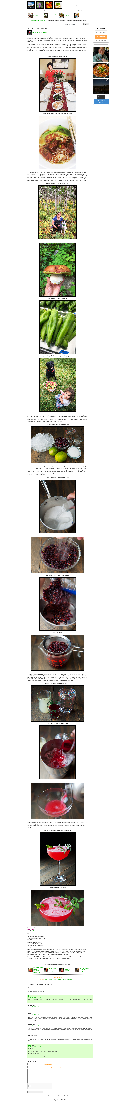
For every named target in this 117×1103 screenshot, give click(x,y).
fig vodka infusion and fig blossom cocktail (84, 970)
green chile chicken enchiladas (53, 15)
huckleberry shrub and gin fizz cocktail (53, 970)
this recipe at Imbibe (37, 931)
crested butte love (63, 10)
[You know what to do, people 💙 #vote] (101, 54)
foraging (59, 979)
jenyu (29, 996)
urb (37, 10)
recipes (50, 10)
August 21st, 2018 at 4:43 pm (34, 1036)
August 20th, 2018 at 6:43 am (34, 997)
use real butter (76, 5)
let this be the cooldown (37, 28)
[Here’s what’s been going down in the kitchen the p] (101, 70)
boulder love (55, 10)
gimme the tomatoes (84, 27)
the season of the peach (72, 27)
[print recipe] (30, 929)
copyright (45, 10)
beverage (46, 979)
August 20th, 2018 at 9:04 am (34, 1014)
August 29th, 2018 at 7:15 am (34, 1046)
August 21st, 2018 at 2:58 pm (34, 1025)
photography (76, 10)
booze (50, 979)
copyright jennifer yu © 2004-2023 (38, 20)
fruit (63, 979)
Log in (81, 10)
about (40, 10)
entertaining (54, 979)
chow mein (67, 15)
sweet (74, 979)
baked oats (35, 15)
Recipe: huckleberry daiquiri (39, 32)
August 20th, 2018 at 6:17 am (34, 989)
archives (70, 10)
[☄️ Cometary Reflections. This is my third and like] (101, 86)
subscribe (101, 37)
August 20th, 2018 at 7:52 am (34, 1006)
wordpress (61, 1098)
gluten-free (66, 979)
